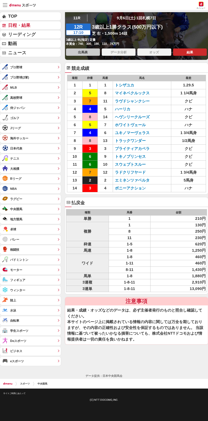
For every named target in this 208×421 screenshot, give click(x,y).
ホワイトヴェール (130, 125)
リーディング (22, 34)
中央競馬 (42, 383)
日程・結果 (19, 25)
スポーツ (25, 383)
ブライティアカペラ (132, 148)
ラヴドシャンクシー (132, 101)
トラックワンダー (130, 141)
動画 (12, 43)
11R (76, 18)
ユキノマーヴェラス (132, 133)
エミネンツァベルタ (132, 180)
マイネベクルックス (132, 93)
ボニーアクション (130, 188)
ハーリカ (122, 109)
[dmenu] (8, 384)
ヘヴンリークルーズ (132, 117)
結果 (190, 52)
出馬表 (83, 52)
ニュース (17, 52)
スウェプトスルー (130, 164)
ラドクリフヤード (130, 172)
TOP (12, 16)
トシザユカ (124, 85)
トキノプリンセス (130, 156)
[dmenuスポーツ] (24, 5)
